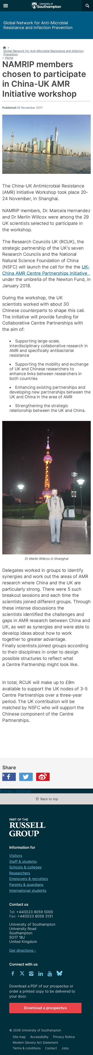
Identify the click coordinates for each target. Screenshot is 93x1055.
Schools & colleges (25, 867)
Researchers (19, 873)
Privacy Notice (64, 1037)
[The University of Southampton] (46, 5)
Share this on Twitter (26, 777)
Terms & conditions (27, 1048)
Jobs (65, 1048)
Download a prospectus (45, 1008)
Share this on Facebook (3, 775)
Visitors (15, 855)
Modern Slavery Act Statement (35, 1042)
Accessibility (39, 1037)
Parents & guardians (26, 884)
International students (27, 890)
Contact (51, 1048)
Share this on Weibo (43, 777)
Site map (19, 1037)
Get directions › (22, 950)
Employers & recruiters (28, 878)
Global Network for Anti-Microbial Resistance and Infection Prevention (38, 25)
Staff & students (23, 861)
